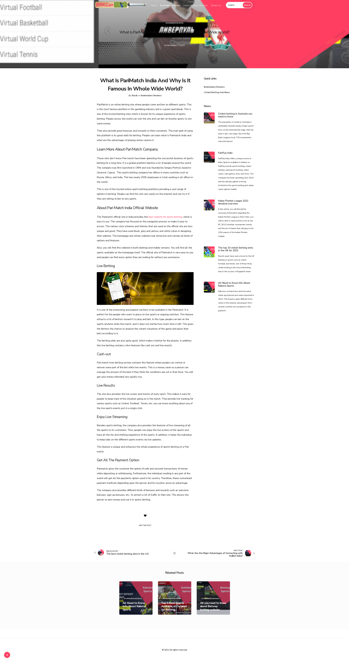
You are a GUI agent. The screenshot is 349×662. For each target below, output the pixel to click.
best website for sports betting (165, 216)
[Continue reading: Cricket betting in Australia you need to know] (209, 117)
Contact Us (216, 5)
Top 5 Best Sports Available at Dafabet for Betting (135, 606)
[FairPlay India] (213, 598)
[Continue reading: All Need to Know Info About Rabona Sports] (209, 287)
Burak (134, 95)
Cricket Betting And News (195, 5)
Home (154, 5)
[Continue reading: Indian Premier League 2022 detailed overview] (209, 205)
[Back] (174, 553)
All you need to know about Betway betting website (174, 606)
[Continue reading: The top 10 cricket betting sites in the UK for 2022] (209, 251)
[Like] (145, 515)
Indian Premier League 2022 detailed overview (233, 202)
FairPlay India (225, 153)
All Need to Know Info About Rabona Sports (234, 284)
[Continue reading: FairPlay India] (209, 157)
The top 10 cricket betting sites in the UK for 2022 (235, 249)
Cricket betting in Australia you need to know (235, 115)
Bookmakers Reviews (170, 5)
